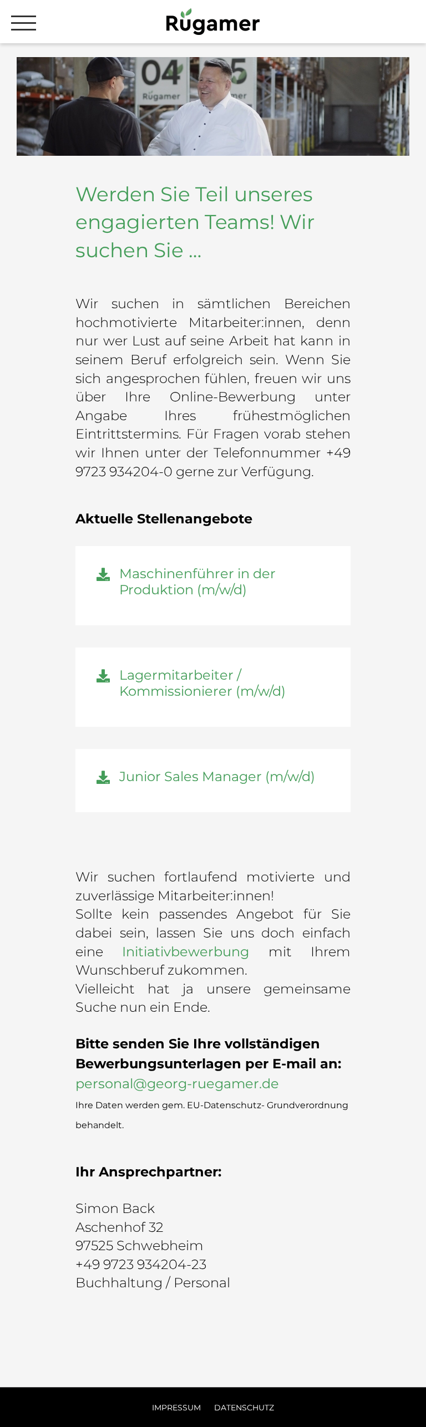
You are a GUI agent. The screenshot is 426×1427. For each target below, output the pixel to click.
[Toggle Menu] (23, 23)
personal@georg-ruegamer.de (177, 1084)
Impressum (177, 1408)
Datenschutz (244, 1408)
